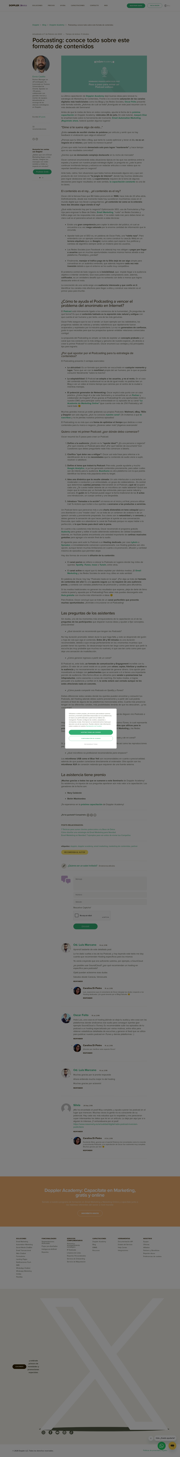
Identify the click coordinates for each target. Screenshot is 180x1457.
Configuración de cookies (91, 738)
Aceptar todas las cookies (91, 732)
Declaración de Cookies (94, 726)
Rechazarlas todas (90, 744)
